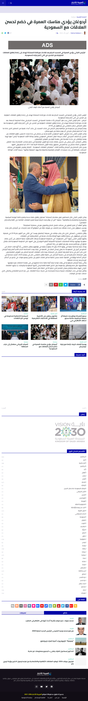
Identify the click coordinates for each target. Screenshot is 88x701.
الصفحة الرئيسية (81, 17)
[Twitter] (5, 33)
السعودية (44, 517)
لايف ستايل (44, 583)
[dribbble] (25, 606)
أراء (44, 469)
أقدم (4, 408)
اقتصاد (44, 482)
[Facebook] (8, 33)
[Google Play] (54, 606)
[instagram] (29, 606)
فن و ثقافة (44, 570)
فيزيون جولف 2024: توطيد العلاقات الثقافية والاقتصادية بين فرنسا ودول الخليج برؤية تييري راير (38, 662)
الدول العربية (44, 510)
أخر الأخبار (44, 466)
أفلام (44, 479)
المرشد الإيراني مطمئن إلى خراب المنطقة (15, 345)
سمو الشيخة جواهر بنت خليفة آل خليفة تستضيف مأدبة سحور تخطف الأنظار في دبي (73, 318)
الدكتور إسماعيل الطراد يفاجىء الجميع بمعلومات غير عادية (51, 651)
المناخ (44, 532)
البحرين (44, 494)
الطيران (44, 520)
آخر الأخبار (44, 457)
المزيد (3, 291)
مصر (44, 590)
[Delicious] (46, 606)
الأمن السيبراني (44, 491)
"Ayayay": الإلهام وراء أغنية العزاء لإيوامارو (57, 641)
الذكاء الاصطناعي (44, 513)
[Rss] (75, 606)
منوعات (44, 593)
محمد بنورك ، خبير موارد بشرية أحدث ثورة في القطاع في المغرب (49, 621)
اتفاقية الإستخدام (40, 698)
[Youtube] (58, 606)
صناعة (44, 561)
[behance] (37, 606)
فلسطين (44, 567)
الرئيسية (64, 698)
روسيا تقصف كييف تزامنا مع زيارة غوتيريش (73, 345)
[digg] (12, 606)
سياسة (73, 17)
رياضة (44, 548)
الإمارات (44, 485)
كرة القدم (44, 577)
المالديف (44, 526)
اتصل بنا (50, 698)
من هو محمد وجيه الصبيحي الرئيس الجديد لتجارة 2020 (53, 631)
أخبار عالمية (44, 463)
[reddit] (17, 606)
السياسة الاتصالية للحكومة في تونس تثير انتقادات (16, 317)
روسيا (44, 545)
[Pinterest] (56, 284)
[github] (21, 606)
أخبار (44, 460)
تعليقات (23, 612)
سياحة (44, 551)
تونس (44, 542)
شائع (65, 612)
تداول (44, 536)
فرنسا (44, 564)
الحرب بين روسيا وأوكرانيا (44, 507)
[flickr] (33, 606)
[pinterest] (42, 606)
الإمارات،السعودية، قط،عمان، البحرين (44, 488)
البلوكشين (44, 498)
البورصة (44, 501)
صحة (44, 558)
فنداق (44, 574)
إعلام (44, 475)
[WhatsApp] (2, 33)
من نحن (57, 698)
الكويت (44, 523)
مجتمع (44, 586)
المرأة (44, 529)
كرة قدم (44, 580)
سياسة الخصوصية (26, 698)
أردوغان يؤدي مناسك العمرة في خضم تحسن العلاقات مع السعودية (44, 346)
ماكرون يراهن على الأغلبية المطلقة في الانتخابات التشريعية (44, 317)
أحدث (83, 408)
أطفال (44, 472)
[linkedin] (50, 606)
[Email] (51, 284)
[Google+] (71, 606)
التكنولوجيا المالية (44, 504)
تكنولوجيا (44, 539)
